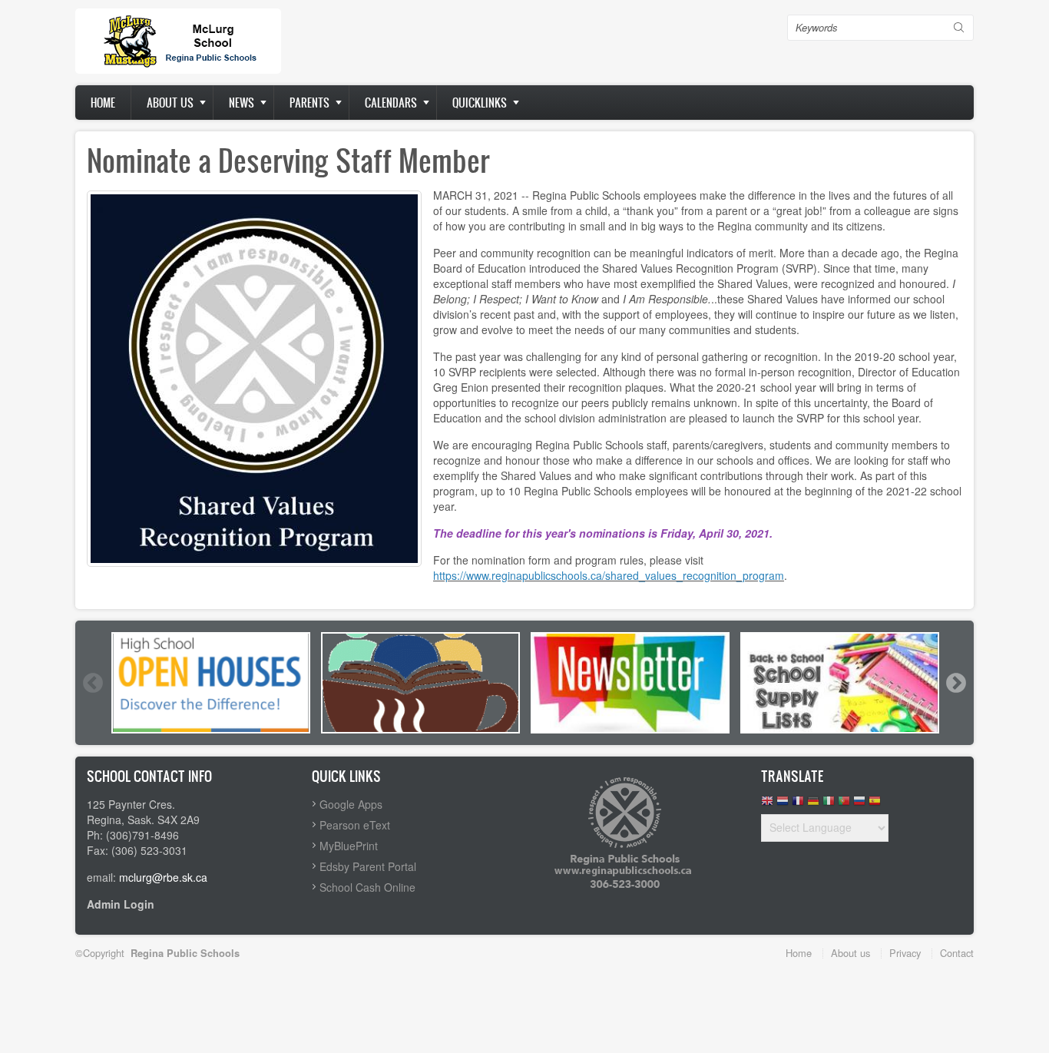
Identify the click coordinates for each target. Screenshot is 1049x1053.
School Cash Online (367, 887)
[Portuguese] (844, 804)
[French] (798, 804)
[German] (813, 804)
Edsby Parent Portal (367, 866)
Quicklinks (479, 102)
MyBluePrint (348, 845)
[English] (767, 804)
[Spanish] (875, 804)
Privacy (905, 952)
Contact (957, 952)
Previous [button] (92, 683)
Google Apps (350, 804)
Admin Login (120, 904)
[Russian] (859, 804)
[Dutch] (782, 804)
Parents (309, 102)
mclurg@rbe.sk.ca (163, 877)
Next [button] (955, 683)
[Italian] (828, 804)
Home (103, 102)
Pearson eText (354, 825)
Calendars (391, 102)
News (241, 102)
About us (170, 102)
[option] (211, 682)
